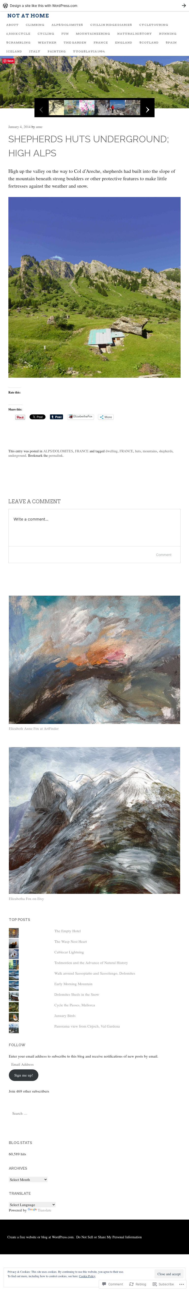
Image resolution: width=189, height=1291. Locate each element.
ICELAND (14, 51)
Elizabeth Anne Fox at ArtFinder (34, 728)
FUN (65, 33)
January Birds (65, 1015)
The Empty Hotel (67, 930)
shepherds (166, 451)
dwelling (112, 451)
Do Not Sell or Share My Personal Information (109, 1237)
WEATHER (47, 42)
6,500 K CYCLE (18, 33)
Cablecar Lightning (69, 951)
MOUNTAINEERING (93, 33)
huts (138, 451)
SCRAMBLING (18, 42)
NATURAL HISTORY (134, 33)
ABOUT (12, 25)
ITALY (34, 51)
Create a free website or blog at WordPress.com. (41, 1237)
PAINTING (56, 51)
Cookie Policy (87, 1276)
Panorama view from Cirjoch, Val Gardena (87, 1026)
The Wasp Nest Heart (70, 941)
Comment (164, 555)
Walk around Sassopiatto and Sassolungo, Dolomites (94, 973)
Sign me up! (23, 1075)
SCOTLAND (148, 42)
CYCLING (45, 33)
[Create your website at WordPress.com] (94, 5)
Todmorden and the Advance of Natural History (91, 962)
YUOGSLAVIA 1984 (89, 51)
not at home (28, 16)
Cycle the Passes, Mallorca (74, 1004)
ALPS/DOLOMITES (67, 25)
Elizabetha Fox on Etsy (26, 898)
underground (17, 455)
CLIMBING (35, 25)
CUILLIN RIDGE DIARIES (111, 25)
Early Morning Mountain (73, 983)
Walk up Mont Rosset (153, 477)
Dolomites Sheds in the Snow (76, 994)
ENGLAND (123, 42)
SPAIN (171, 42)
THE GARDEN (74, 42)
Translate (44, 1210)
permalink (56, 455)
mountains (150, 451)
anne (39, 126)
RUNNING (167, 33)
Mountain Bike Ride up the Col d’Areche (39, 480)
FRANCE (101, 42)
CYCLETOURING (153, 25)
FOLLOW (17, 1045)
